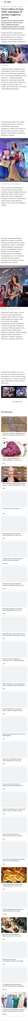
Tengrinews (13, 6)
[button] (14, 54)
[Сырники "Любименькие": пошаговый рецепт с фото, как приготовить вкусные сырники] (14, 804)
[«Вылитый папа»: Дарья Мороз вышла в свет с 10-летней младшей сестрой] (14, 478)
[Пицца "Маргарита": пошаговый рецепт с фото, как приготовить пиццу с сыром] (14, 703)
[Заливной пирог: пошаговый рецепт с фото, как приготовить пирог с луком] (14, 628)
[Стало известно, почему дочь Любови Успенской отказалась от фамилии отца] (14, 778)
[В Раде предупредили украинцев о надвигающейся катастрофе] (14, 904)
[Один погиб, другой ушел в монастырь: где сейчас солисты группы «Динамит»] (14, 829)
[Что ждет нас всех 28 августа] (14, 503)
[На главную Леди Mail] (8, 2)
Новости (20, 6)
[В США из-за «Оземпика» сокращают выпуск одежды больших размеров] (14, 1004)
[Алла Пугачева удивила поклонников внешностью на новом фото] (14, 854)
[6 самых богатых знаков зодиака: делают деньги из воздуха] (14, 553)
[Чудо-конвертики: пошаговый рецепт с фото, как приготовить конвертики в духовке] (14, 678)
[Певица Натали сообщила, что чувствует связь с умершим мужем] (14, 653)
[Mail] (5, 2)
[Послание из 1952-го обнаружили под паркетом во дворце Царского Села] (14, 428)
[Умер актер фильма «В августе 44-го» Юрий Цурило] (14, 728)
